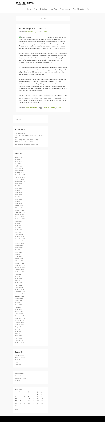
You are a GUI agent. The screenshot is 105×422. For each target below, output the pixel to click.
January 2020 (19, 263)
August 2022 (19, 194)
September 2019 (20, 272)
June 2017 (18, 331)
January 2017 (19, 342)
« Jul (16, 409)
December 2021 (20, 212)
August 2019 (19, 274)
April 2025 (18, 192)
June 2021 (18, 225)
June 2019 (18, 278)
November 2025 (20, 177)
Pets (35, 9)
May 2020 (18, 254)
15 (38, 398)
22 (38, 401)
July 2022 (18, 197)
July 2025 (18, 186)
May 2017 (18, 333)
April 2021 (18, 230)
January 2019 (19, 289)
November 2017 (20, 320)
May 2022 (18, 201)
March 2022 (19, 205)
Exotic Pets (43, 9)
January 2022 (19, 210)
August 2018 (19, 300)
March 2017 (19, 338)
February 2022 (19, 208)
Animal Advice (65, 9)
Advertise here (19, 373)
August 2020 (19, 247)
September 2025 (20, 181)
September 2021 (20, 219)
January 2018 (19, 316)
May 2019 (18, 280)
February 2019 (19, 287)
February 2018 (19, 314)
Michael (44, 32)
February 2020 (19, 261)
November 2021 (20, 214)
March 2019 (19, 285)
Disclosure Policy (20, 378)
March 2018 (19, 311)
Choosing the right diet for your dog (26, 144)
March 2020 (19, 258)
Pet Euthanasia (20, 133)
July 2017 (18, 329)
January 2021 (19, 236)
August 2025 (19, 183)
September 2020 (20, 245)
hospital (52, 108)
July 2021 (18, 223)
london (58, 108)
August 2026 (19, 157)
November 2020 (20, 241)
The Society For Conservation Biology (26, 139)
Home (29, 9)
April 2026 (18, 166)
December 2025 (20, 175)
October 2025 (19, 179)
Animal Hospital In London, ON (32, 28)
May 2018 (18, 307)
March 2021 (19, 232)
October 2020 (19, 243)
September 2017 (20, 325)
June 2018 (18, 305)
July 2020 (18, 250)
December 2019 (20, 265)
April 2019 (18, 283)
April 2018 (18, 309)
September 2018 (20, 298)
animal (46, 108)
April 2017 (18, 336)
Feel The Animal (25, 2)
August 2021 (19, 221)
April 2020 (18, 256)
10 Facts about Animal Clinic (24, 142)
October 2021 (19, 217)
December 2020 (20, 239)
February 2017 (19, 340)
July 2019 (18, 276)
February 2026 (19, 170)
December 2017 (20, 318)
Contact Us (18, 376)
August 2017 (19, 327)
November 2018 (20, 294)
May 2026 (18, 164)
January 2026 (19, 172)
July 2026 (18, 159)
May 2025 (18, 190)
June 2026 (18, 161)
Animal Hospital (78, 9)
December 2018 (20, 291)
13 (29, 398)
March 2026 (19, 168)
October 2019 (19, 269)
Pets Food (53, 9)
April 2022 (18, 203)
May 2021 (18, 228)
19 (25, 401)
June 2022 (18, 199)
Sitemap (17, 380)
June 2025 (18, 188)
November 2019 (20, 267)
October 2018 (19, 296)
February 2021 (19, 234)
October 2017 (19, 322)
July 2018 (18, 303)
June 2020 (18, 252)
